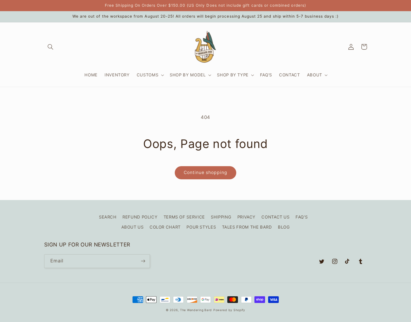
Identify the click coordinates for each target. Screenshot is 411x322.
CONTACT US (275, 217)
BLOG (284, 227)
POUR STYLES (201, 227)
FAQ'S (302, 217)
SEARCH (108, 217)
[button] (50, 46)
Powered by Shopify (229, 310)
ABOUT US (132, 227)
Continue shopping (206, 172)
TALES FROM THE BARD (247, 227)
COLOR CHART (165, 227)
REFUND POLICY (139, 217)
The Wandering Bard (196, 310)
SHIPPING (221, 217)
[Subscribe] (142, 261)
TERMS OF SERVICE (184, 217)
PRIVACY (246, 217)
